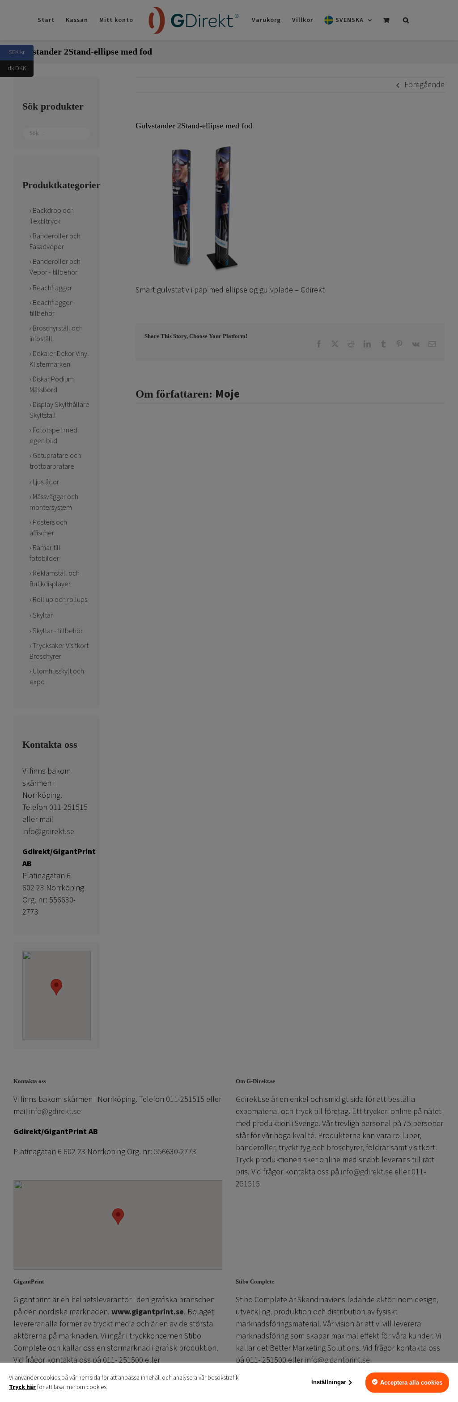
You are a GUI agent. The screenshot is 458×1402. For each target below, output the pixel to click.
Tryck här (22, 1387)
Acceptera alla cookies (411, 1382)
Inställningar (328, 1382)
